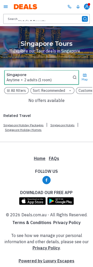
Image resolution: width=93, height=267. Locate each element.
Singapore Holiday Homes (23, 130)
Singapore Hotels (62, 125)
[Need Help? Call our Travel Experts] (69, 6)
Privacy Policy (67, 222)
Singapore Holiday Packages (23, 125)
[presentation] (46, 18)
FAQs (54, 158)
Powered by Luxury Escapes (46, 260)
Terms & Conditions (31, 222)
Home (39, 158)
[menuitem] (78, 7)
